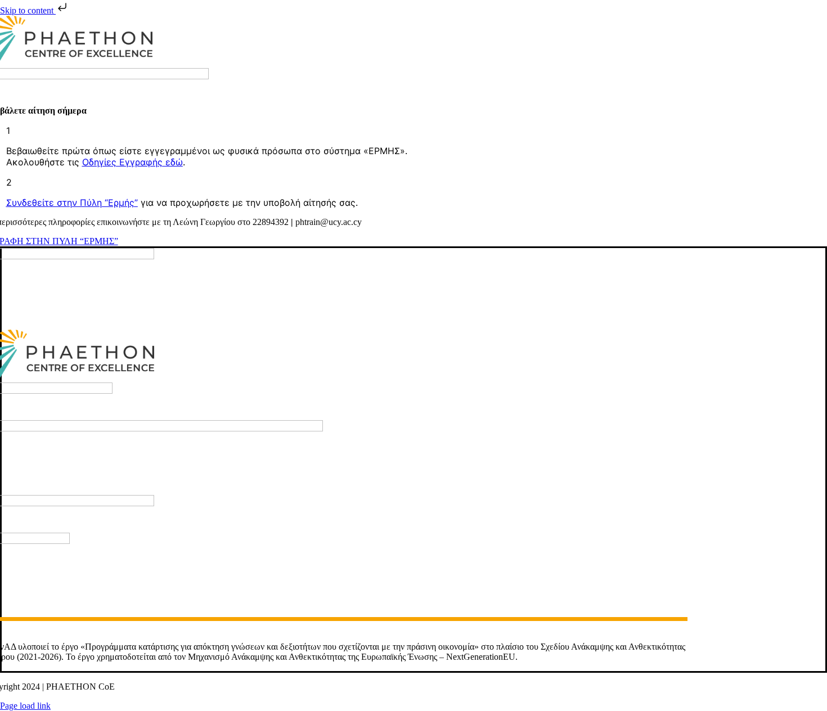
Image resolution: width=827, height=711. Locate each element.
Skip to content (28, 10)
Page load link (25, 705)
